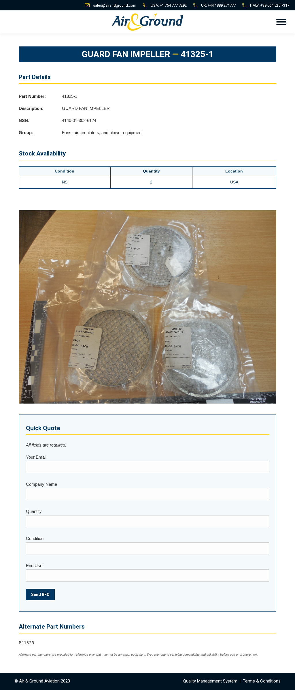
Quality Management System (210, 681)
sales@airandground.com (114, 5)
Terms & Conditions (262, 681)
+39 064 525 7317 (274, 5)
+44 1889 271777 (222, 5)
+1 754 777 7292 (173, 5)
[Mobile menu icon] (281, 22)
